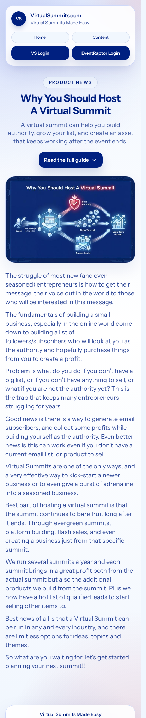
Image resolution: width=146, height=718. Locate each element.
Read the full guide (66, 160)
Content (101, 37)
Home (40, 37)
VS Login (40, 53)
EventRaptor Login (100, 53)
